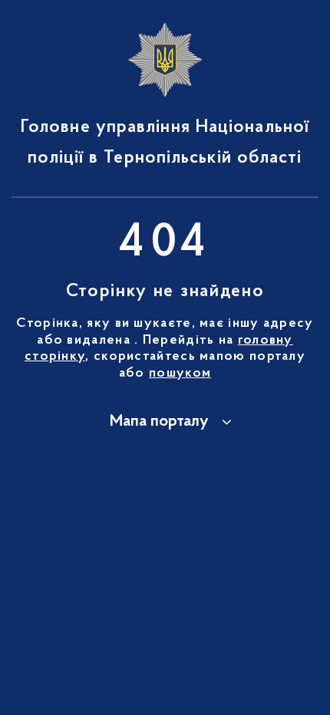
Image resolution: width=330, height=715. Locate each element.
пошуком (180, 374)
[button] (165, 422)
